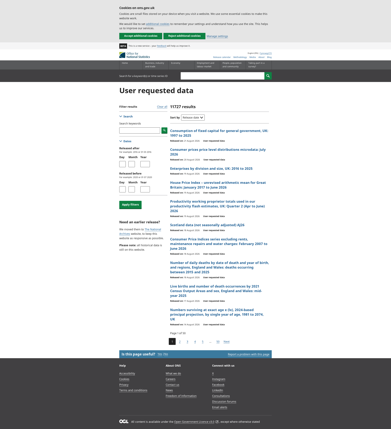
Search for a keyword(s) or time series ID (143, 76)
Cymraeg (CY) (266, 53)
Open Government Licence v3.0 (194, 421)
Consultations (221, 396)
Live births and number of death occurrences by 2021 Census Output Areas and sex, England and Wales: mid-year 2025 (216, 291)
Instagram (218, 379)
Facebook (218, 384)
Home (125, 62)
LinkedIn (217, 390)
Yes (160, 354)
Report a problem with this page (248, 354)
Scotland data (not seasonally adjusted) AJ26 (207, 225)
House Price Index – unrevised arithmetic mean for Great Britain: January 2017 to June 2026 (218, 184)
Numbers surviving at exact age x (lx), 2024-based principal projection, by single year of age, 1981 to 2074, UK (217, 314)
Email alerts (219, 407)
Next (227, 341)
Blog (269, 57)
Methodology (240, 57)
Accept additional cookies (140, 35)
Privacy (123, 384)
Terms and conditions (133, 390)
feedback (161, 45)
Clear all (162, 106)
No (166, 354)
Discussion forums (224, 401)
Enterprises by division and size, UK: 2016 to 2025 (211, 168)
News (169, 390)
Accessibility (127, 373)
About (261, 57)
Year (143, 157)
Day (121, 157)
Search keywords (130, 123)
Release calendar (222, 57)
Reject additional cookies (184, 35)
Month (133, 157)
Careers (170, 379)
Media (252, 57)
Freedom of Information (181, 396)
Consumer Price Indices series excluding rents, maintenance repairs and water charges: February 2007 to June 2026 (218, 244)
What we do (173, 373)
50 (217, 341)
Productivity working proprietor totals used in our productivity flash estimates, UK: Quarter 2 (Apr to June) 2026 (217, 206)
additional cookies (158, 24)
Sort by (175, 117)
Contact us (172, 384)
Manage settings (217, 36)
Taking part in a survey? (256, 64)
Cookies (124, 379)
